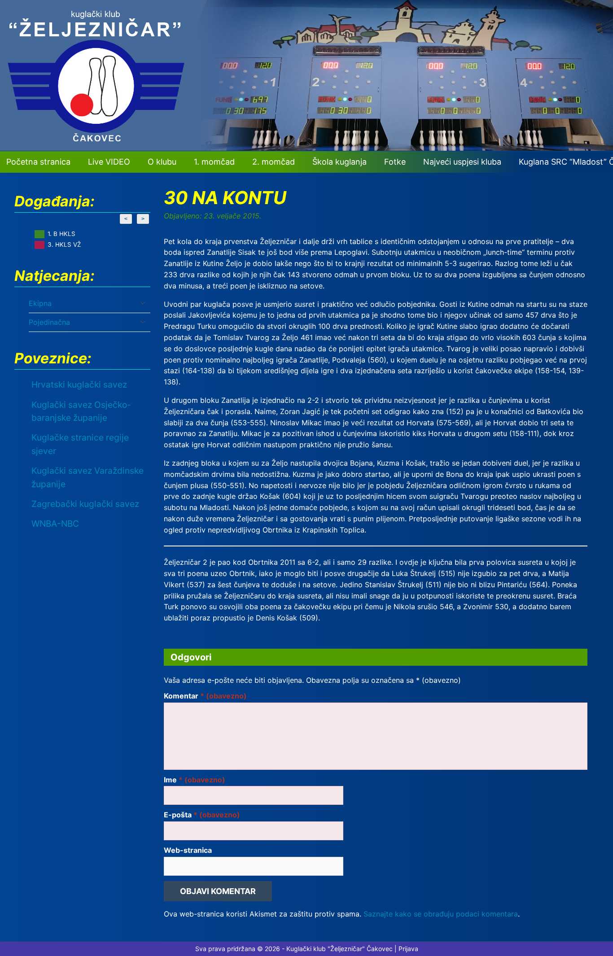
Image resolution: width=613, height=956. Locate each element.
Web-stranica (188, 850)
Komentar (205, 695)
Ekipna (40, 303)
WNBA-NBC (55, 523)
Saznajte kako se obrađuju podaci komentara (440, 913)
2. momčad (273, 161)
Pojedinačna (49, 322)
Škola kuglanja (339, 161)
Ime (194, 779)
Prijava (408, 948)
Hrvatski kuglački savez (79, 384)
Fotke (395, 161)
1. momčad (214, 161)
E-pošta (202, 814)
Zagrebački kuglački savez (85, 503)
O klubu (162, 161)
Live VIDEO (109, 161)
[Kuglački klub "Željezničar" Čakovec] (306, 148)
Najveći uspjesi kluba (462, 161)
